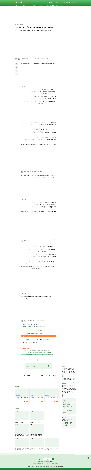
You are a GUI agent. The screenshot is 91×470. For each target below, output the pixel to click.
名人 (63, 5)
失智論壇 (23, 5)
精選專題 (43, 463)
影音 (34, 5)
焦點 (16, 5)
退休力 (41, 5)
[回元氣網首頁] (19, 2)
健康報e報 (40, 459)
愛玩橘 (24, 359)
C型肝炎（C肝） (65, 410)
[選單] (75, 2)
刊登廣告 (29, 466)
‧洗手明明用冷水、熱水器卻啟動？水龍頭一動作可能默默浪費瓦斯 (36, 350)
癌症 (57, 5)
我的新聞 (70, 2)
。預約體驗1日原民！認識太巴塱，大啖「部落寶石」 (32, 333)
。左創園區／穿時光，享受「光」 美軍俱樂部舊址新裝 (33, 330)
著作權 (44, 466)
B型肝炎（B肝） (65, 408)
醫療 (27, 5)
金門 (23, 89)
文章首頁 (53, 463)
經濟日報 (51, 2)
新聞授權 (37, 466)
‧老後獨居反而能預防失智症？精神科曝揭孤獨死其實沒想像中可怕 (36, 352)
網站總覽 (61, 466)
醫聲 (48, 5)
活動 (70, 5)
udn (16, 24)
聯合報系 (51, 466)
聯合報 (47, 2)
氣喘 (68, 412)
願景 (67, 2)
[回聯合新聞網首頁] (16, 2)
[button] (75, 5)
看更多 (74, 382)
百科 (31, 5)
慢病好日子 (52, 5)
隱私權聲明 (47, 466)
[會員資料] (73, 2)
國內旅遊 (28, 359)
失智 (44, 5)
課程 (37, 5)
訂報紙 (54, 466)
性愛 (60, 5)
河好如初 (56, 2)
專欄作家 (56, 463)
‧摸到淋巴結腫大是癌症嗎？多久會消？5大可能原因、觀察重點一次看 (37, 354)
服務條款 (41, 466)
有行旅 (64, 2)
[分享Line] (16, 67)
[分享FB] (16, 64)
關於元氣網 (34, 463)
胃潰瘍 (70, 410)
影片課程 (17, 395)
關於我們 (57, 466)
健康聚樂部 (39, 463)
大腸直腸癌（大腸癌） (66, 404)
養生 (19, 5)
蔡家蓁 (32, 359)
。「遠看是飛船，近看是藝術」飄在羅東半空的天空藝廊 (33, 327)
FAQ (32, 466)
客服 (34, 466)
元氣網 (18, 24)
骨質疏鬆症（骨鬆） (66, 406)
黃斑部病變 (64, 412)
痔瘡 (72, 404)
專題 (66, 5)
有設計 (60, 2)
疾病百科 (46, 463)
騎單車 (39, 359)
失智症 (72, 406)
